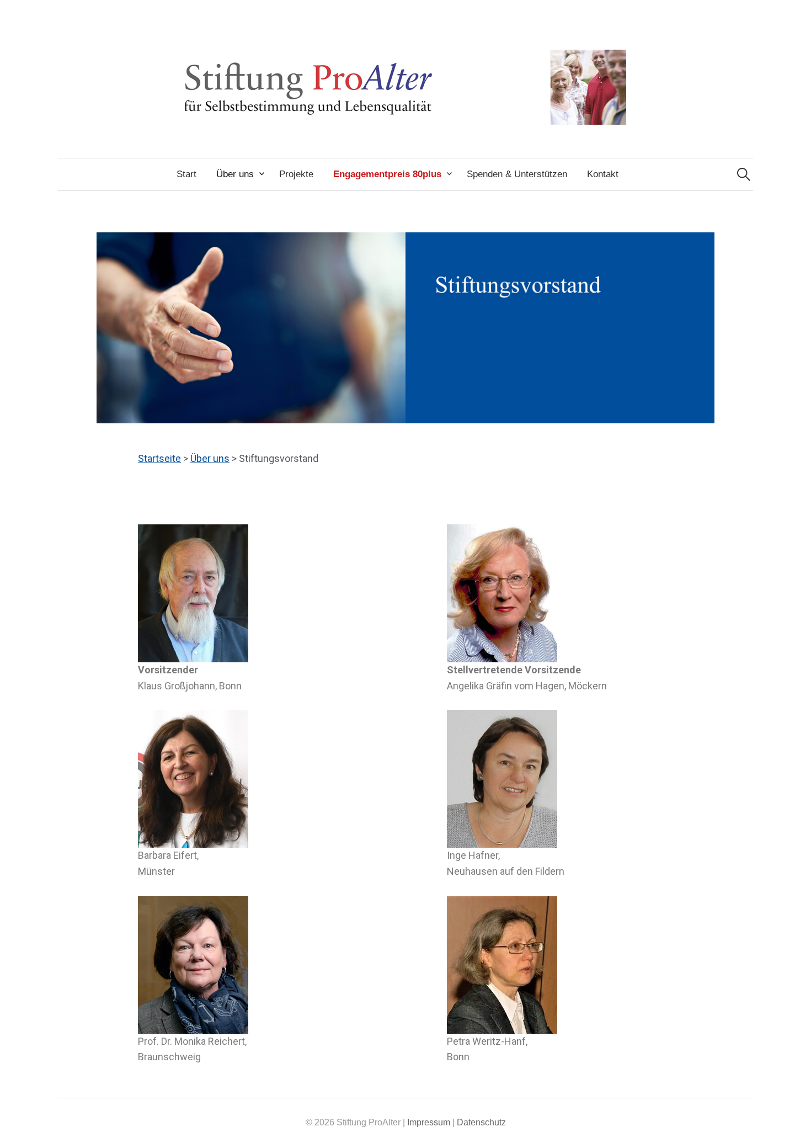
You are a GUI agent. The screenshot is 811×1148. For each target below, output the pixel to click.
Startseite (159, 458)
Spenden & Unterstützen (517, 174)
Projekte (296, 174)
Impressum (428, 1122)
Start (186, 174)
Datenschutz (481, 1122)
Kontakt (602, 174)
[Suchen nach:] (743, 174)
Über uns (235, 174)
